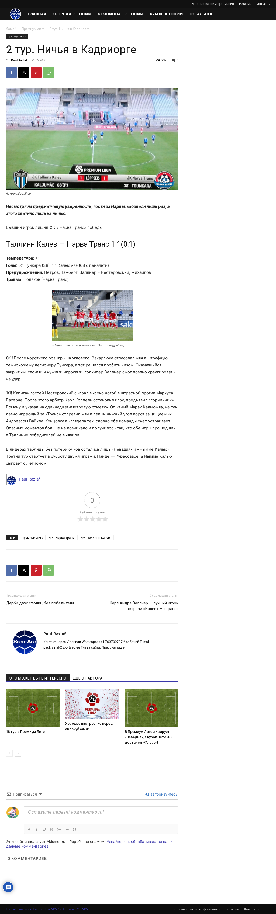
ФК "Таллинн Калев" (96, 537)
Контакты (263, 4)
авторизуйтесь (163, 794)
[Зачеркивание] (52, 829)
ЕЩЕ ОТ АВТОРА (87, 678)
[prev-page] (9, 753)
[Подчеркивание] (44, 829)
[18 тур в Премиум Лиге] (33, 708)
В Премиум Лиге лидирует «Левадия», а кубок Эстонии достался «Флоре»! (148, 737)
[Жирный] (29, 829)
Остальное (201, 13)
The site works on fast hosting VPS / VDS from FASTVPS (47, 909)
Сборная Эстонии (72, 13)
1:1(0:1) (123, 244)
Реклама (245, 4)
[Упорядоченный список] (59, 829)
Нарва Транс (88, 244)
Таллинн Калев (31, 244)
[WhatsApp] (48, 72)
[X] (23, 72)
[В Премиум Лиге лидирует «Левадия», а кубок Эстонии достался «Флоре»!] (151, 708)
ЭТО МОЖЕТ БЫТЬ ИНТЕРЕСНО (37, 678)
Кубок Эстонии (166, 13)
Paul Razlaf (19, 60)
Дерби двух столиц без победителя (40, 603)
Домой (11, 28)
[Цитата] (74, 829)
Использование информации (212, 4)
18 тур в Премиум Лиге (25, 732)
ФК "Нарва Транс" (62, 537)
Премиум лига (33, 28)
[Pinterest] (36, 72)
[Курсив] (36, 829)
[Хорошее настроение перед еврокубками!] (92, 704)
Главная (37, 13)
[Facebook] (11, 72)
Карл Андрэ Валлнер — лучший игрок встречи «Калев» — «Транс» (143, 606)
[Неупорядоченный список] (67, 829)
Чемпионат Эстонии (120, 13)
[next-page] (18, 753)
